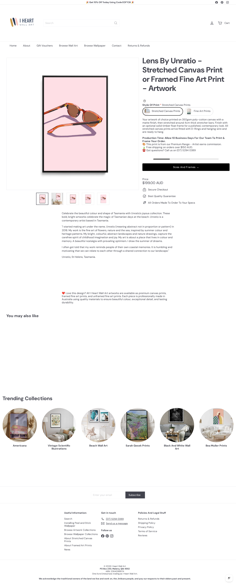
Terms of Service (147, 531)
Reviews (142, 535)
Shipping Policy (146, 523)
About (26, 45)
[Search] (116, 23)
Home (13, 45)
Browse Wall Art (68, 45)
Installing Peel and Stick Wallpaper (77, 524)
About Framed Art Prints (78, 545)
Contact (116, 45)
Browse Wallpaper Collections (81, 534)
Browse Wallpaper (94, 45)
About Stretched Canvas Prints (78, 540)
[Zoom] (73, 124)
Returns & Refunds (139, 45)
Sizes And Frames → (186, 167)
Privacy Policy (146, 527)
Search (68, 518)
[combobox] (81, 23)
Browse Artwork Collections (80, 530)
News (67, 549)
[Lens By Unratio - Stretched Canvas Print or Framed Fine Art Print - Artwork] (23, 352)
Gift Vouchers (45, 45)
